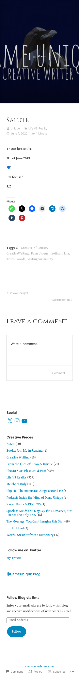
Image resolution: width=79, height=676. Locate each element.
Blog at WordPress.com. (39, 666)
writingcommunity (40, 259)
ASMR (10, 444)
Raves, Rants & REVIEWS (23, 504)
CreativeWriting (17, 253)
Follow (16, 632)
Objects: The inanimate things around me (34, 491)
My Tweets (13, 558)
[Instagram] (17, 421)
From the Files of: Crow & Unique (29, 464)
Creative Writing (18, 457)
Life (66, 253)
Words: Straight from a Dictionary (29, 535)
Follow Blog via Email (24, 598)
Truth (10, 259)
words (21, 259)
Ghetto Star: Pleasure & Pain (26, 471)
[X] (9, 421)
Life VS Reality (37, 128)
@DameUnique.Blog (23, 574)
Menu (41, 56)
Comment (58, 373)
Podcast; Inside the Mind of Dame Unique (34, 498)
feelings (56, 253)
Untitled (18, 528)
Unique (15, 128)
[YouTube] (24, 421)
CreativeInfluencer (34, 248)
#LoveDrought (17, 293)
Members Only (16, 484)
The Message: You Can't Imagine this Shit (35, 522)
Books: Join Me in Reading (24, 451)
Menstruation (61, 300)
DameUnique (39, 253)
